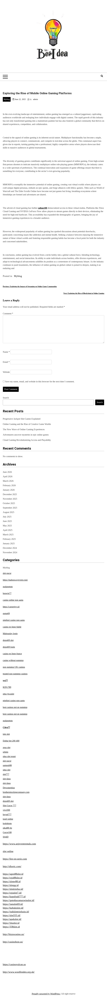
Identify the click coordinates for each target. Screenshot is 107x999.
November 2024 (10, 552)
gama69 (6, 613)
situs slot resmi (9, 756)
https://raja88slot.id (12, 877)
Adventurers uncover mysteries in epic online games (26, 435)
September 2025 (10, 508)
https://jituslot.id (11, 923)
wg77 (5, 680)
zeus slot (6, 747)
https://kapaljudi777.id (14, 896)
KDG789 (7, 687)
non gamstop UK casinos (14, 667)
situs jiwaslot (8, 694)
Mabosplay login (10, 633)
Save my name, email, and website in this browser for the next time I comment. (39, 381)
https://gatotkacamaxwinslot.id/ (18, 900)
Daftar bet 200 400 (11, 741)
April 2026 (7, 476)
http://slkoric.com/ (12, 866)
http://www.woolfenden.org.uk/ (19, 972)
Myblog (7, 99)
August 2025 (8, 512)
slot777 (6, 774)
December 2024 (10, 548)
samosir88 (7, 765)
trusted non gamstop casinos (15, 674)
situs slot (6, 770)
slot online (8, 851)
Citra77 (6, 727)
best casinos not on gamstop (15, 707)
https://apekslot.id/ (12, 919)
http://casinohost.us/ (13, 941)
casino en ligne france (12, 653)
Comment (8, 313)
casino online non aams (13, 600)
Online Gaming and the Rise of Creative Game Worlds (27, 424)
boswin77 (7, 593)
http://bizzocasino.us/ (13, 934)
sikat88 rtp (7, 828)
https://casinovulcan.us (14, 964)
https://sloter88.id (11, 881)
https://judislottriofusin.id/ (16, 911)
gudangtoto (8, 586)
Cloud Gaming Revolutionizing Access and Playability (27, 440)
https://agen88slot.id (13, 874)
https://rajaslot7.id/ (12, 892)
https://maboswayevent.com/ (15, 580)
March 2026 (8, 481)
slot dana (7, 779)
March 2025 (8, 534)
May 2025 (7, 525)
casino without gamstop (13, 660)
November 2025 (10, 499)
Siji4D (5, 837)
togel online (8, 819)
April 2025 (7, 530)
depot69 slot (8, 640)
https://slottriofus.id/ (13, 889)
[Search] (102, 76)
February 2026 (9, 485)
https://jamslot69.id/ (13, 904)
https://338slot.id (11, 926)
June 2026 (7, 472)
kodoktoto (7, 823)
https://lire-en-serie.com (15, 858)
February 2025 (9, 539)
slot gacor (7, 573)
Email (6, 362)
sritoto (5, 752)
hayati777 (7, 814)
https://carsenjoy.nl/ (11, 607)
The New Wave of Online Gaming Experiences (24, 429)
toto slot (6, 734)
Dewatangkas (9, 787)
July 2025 (7, 516)
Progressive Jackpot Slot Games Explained (21, 419)
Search (6, 398)
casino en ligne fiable (12, 627)
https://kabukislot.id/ (13, 907)
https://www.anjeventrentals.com (19, 843)
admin (35, 99)
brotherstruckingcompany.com (16, 792)
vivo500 (6, 810)
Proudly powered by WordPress (46, 994)
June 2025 (7, 521)
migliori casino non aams (14, 620)
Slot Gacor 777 (9, 805)
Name (6, 352)
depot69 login (9, 647)
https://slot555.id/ (11, 915)
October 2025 (9, 503)
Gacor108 (7, 832)
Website (6, 372)
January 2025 (9, 543)
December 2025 (10, 494)
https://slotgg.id (11, 885)
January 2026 (9, 490)
